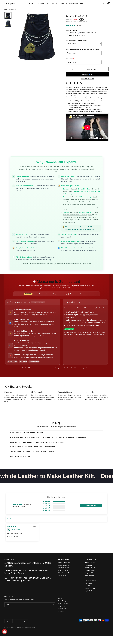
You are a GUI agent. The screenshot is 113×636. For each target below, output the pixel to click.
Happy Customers (76, 3)
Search (60, 598)
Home (31, 3)
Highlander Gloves (90, 591)
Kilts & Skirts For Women (65, 573)
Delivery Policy (62, 608)
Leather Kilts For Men (64, 565)
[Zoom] (57, 16)
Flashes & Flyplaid (90, 562)
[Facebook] (67, 83)
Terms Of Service (63, 603)
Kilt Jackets (88, 578)
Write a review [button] (91, 505)
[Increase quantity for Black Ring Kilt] (72, 69)
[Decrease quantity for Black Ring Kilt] (67, 69)
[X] (71, 83)
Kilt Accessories (90, 559)
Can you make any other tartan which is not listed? (32, 451)
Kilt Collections (63, 559)
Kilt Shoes (87, 585)
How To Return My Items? (20, 456)
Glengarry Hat (89, 573)
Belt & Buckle (88, 565)
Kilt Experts (9, 3)
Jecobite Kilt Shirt (90, 567)
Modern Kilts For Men (64, 562)
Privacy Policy (62, 606)
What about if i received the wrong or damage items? (32, 447)
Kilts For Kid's (62, 575)
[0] (107, 3)
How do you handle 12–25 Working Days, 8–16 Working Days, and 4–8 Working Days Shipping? (48, 437)
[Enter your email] (53, 604)
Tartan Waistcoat (89, 575)
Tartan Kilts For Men (63, 570)
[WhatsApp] (78, 83)
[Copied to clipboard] (81, 83)
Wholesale (61, 611)
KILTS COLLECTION (42, 3)
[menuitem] (31, 3)
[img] (11, 526)
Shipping (75, 21)
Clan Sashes (88, 583)
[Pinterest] (75, 83)
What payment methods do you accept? (26, 433)
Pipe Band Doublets (90, 580)
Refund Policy (62, 601)
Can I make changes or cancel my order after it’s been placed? (37, 442)
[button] (71, 25)
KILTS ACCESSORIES (58, 3)
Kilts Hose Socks (90, 570)
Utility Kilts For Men (63, 567)
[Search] (104, 3)
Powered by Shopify (30, 627)
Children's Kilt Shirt (90, 588)
